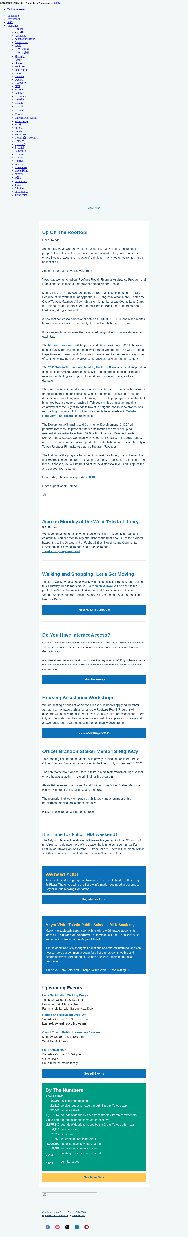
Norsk (18, 127)
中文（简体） (23, 49)
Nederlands (21, 69)
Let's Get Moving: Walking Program (66, 995)
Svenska (19, 154)
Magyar (19, 89)
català (18, 45)
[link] (75, 934)
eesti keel (20, 66)
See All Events (94, 1073)
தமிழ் (18, 177)
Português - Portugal (26, 137)
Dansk (18, 63)
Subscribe (13, 15)
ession (95, 1032)
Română (19, 140)
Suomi (18, 73)
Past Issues (13, 19)
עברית (18, 157)
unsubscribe (78, 1215)
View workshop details (94, 733)
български (21, 42)
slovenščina (21, 170)
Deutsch (19, 79)
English (19, 28)
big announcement (61, 345)
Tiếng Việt (21, 194)
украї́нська (21, 191)
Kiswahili (20, 150)
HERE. (92, 477)
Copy (57, 2)
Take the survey (94, 679)
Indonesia (20, 96)
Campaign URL (9, 2)
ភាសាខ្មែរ (20, 110)
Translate (12, 25)
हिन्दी (17, 86)
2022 (62, 1049)
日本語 (19, 106)
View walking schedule (94, 609)
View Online (94, 208)
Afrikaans (20, 35)
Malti (18, 124)
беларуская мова (25, 38)
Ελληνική (20, 82)
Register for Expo (94, 899)
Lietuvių (19, 160)
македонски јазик (26, 117)
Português (20, 134)
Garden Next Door (100, 586)
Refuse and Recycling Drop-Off (64, 1014)
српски (19, 173)
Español (19, 147)
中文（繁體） (23, 52)
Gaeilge (19, 92)
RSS (10, 22)
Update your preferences (55, 1215)
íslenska (19, 99)
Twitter (16, 9)
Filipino (19, 188)
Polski (18, 131)
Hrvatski (20, 56)
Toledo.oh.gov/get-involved (61, 551)
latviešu (19, 164)
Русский (20, 144)
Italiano (19, 102)
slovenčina (21, 167)
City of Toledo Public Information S (66, 1032)
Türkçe (19, 185)
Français (19, 76)
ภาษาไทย (21, 181)
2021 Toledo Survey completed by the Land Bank (82, 367)
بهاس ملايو (21, 121)
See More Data (94, 1177)
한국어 (19, 114)
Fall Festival (50, 1049)
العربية (19, 32)
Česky (18, 59)
